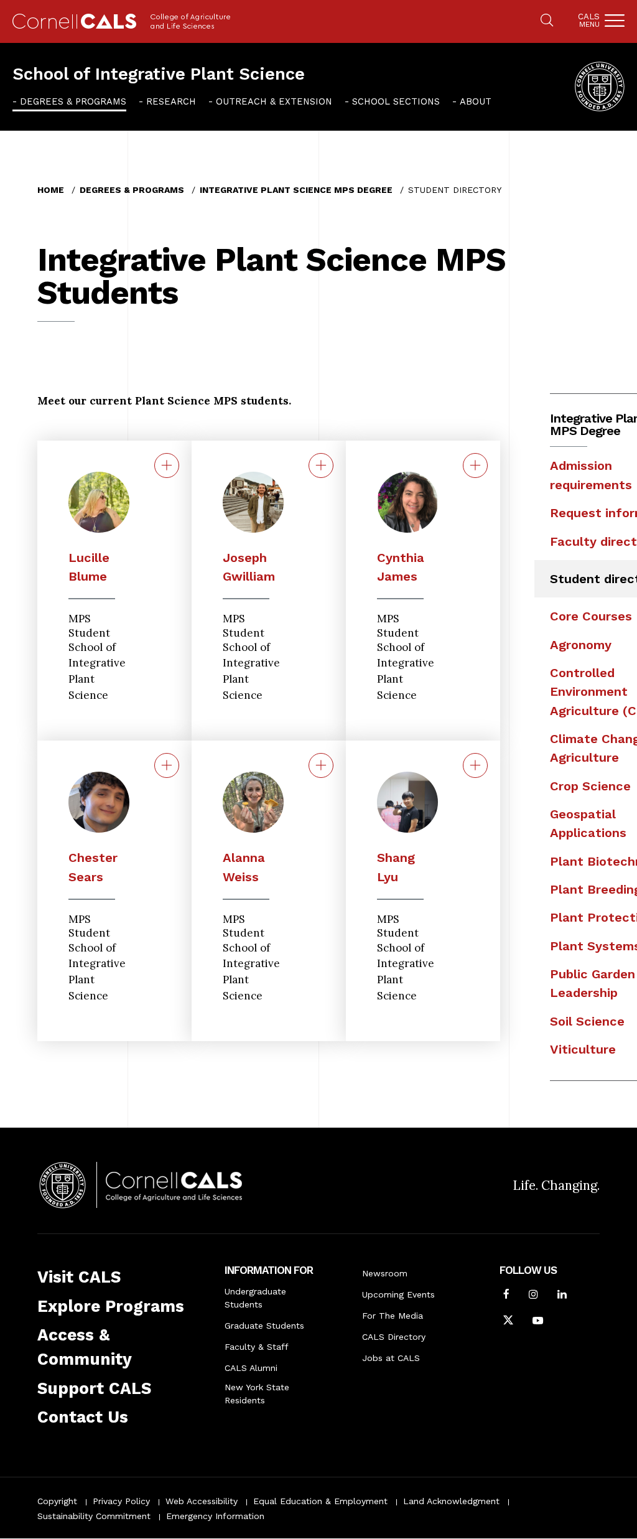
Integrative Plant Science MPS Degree (296, 190)
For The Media (392, 1316)
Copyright (57, 1501)
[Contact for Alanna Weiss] (321, 765)
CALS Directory (393, 1337)
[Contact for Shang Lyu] (475, 765)
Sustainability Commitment (94, 1516)
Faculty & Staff (257, 1347)
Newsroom (384, 1273)
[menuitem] (69, 101)
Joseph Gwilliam (249, 567)
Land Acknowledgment (451, 1501)
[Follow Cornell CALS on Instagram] (533, 1296)
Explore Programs (110, 1306)
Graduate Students (264, 1326)
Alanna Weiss (244, 867)
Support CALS (94, 1388)
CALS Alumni (251, 1368)
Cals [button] (589, 20)
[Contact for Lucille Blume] (166, 465)
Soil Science (587, 1021)
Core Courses (591, 616)
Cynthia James (400, 567)
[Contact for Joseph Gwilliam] (321, 465)
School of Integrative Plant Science (158, 74)
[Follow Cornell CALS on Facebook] (506, 1296)
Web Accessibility (201, 1501)
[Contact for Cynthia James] (475, 465)
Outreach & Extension (274, 101)
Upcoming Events (398, 1294)
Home (50, 190)
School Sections (396, 101)
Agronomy (580, 644)
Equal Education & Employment (320, 1501)
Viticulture (583, 1049)
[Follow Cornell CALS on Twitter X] (508, 1322)
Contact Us (82, 1417)
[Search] (547, 21)
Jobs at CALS (391, 1358)
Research (171, 101)
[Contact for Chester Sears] (166, 765)
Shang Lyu (396, 867)
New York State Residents (257, 1393)
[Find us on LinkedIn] (562, 1296)
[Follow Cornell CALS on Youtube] (537, 1322)
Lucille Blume (88, 567)
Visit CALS (79, 1277)
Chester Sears (93, 867)
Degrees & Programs (73, 101)
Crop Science (590, 786)
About (475, 101)
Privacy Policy (121, 1501)
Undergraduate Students (255, 1297)
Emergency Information (215, 1516)
